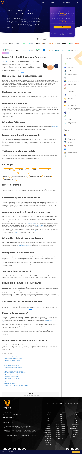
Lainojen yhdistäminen (74, 418)
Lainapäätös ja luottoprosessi (11, 376)
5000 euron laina (31, 223)
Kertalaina (49, 434)
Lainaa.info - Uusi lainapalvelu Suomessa (14, 357)
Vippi (35, 2)
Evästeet (77, 432)
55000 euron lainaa (38, 231)
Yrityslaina (76, 414)
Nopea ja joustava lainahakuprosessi (13, 358)
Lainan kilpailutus (75, 420)
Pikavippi (49, 414)
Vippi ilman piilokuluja (8, 169)
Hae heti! (62, 27)
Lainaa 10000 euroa (60, 424)
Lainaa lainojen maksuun (35, 176)
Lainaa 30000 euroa (60, 430)
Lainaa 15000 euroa (60, 426)
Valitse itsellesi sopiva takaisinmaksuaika (15, 382)
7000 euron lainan (39, 225)
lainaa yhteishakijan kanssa (24, 245)
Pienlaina (49, 426)
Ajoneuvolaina (6, 176)
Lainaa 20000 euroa (60, 428)
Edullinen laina (48, 444)
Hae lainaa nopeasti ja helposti (13, 360)
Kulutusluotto (48, 418)
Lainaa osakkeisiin (47, 176)
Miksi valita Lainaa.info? (10, 383)
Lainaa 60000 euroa (60, 436)
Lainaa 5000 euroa (61, 422)
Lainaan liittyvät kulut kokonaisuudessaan (15, 374)
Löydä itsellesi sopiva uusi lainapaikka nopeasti (17, 385)
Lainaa (43, 2)
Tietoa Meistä (76, 426)
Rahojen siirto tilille (9, 369)
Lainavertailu (48, 442)
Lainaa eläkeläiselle (23, 173)
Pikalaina (49, 424)
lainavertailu (37, 333)
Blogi (77, 422)
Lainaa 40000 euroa (60, 432)
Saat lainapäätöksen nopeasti (13, 378)
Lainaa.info (4, 61)
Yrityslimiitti (78, 2)
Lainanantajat (75, 424)
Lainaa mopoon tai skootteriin (10, 173)
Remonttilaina (48, 436)
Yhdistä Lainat (66, 2)
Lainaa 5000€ (48, 173)
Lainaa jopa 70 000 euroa (12, 364)
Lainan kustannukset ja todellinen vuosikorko (15, 372)
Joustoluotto (48, 420)
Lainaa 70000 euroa (60, 438)
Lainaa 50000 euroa (60, 434)
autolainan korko (17, 232)
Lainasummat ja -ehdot (10, 362)
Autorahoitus (48, 440)
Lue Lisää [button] (28, 451)
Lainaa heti (48, 416)
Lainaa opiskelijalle (19, 169)
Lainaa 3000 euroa (61, 418)
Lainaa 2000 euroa (61, 416)
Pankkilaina (34, 169)
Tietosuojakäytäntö (74, 428)
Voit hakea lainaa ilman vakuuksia (14, 367)
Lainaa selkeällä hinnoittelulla (36, 173)
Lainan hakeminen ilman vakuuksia (13, 365)
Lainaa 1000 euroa (61, 414)
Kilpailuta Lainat (54, 2)
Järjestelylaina (48, 430)
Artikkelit (5, 53)
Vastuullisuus (76, 434)
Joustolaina (48, 422)
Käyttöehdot (76, 430)
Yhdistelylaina (48, 428)
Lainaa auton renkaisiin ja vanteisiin (20, 176)
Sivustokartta (76, 436)
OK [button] (76, 451)
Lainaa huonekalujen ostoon (9, 179)
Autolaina (27, 169)
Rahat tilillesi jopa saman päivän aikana (15, 371)
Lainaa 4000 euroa (61, 420)
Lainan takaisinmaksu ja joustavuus (13, 380)
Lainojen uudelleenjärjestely (45, 169)
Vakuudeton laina (47, 432)
